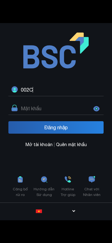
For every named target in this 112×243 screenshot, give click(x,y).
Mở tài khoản (40, 144)
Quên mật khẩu (71, 144)
